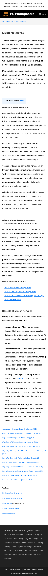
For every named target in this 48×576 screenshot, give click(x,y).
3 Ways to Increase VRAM (11, 508)
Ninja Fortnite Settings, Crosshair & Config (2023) (18, 438)
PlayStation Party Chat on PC (12, 493)
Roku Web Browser (8, 514)
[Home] (3, 21)
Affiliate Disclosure (37, 570)
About (12, 570)
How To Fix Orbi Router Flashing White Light (24, 295)
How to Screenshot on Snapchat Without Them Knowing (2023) (22, 471)
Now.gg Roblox (7, 503)
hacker (20, 378)
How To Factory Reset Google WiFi (20, 291)
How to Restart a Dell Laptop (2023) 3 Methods (17, 480)
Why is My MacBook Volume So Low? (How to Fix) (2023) (21, 446)
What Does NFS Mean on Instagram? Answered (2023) (20, 442)
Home (6, 570)
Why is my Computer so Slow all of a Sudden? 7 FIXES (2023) (22, 467)
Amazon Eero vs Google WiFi (17, 287)
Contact (17, 570)
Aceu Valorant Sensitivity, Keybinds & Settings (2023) (19, 429)
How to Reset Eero (12, 299)
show (22, 101)
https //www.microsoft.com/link (12, 498)
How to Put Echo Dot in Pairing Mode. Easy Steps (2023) (20, 458)
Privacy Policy (26, 570)
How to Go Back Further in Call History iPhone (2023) (19, 475)
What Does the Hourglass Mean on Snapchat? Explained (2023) (22, 433)
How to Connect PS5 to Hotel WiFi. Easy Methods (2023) (20, 462)
